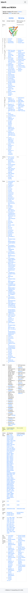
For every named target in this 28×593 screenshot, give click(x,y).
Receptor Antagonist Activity (10, 94)
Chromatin (10, 38)
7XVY (13, 530)
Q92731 (12, 515)
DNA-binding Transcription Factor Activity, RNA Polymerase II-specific (11, 60)
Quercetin (10, 221)
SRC (12, 489)
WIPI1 (8, 496)
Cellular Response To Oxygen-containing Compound (10, 152)
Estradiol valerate (11, 357)
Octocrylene (10, 336)
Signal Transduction (10, 114)
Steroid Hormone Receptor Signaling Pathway (21, 561)
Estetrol (9, 340)
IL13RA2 (12, 447)
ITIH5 (10, 448)
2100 (8, 501)
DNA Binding (10, 64)
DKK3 (11, 443)
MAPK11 (8, 455)
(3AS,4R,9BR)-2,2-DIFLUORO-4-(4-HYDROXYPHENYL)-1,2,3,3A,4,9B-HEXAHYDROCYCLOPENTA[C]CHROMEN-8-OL (12, 308)
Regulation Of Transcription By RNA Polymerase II (11, 110)
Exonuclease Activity (20, 63)
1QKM (13, 517)
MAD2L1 (8, 453)
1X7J (10, 521)
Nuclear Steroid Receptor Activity (11, 70)
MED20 (11, 458)
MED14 (8, 457)
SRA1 (10, 489)
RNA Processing (21, 110)
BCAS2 (11, 437)
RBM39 (8, 484)
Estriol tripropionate (10, 359)
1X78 (13, 520)
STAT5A (12, 491)
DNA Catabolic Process (21, 102)
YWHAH (11, 496)
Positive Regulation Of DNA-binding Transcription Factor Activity (11, 140)
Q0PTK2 (12, 513)
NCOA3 (8, 467)
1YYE (8, 522)
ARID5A (8, 437)
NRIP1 (11, 474)
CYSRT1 (8, 442)
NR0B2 (8, 474)
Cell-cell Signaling (11, 115)
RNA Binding (20, 58)
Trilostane (10, 191)
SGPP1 (8, 429)
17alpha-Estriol (11, 313)
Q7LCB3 (8, 515)
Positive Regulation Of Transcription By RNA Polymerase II (11, 134)
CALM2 (11, 438)
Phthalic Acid (11, 199)
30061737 (10, 388)
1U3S (13, 518)
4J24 (11, 529)
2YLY (8, 526)
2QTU (10, 525)
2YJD (13, 525)
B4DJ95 (18, 512)
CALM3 (8, 439)
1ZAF (10, 522)
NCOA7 (8, 469)
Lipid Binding (10, 78)
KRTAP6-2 (12, 451)
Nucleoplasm (10, 41)
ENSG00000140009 (11, 508)
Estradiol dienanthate (10, 355)
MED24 (8, 461)
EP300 (8, 446)
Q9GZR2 (18, 513)
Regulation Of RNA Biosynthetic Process (11, 557)
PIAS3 (11, 476)
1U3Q (8, 518)
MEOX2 (11, 462)
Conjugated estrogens (10, 183)
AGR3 (11, 434)
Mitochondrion (11, 42)
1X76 (10, 520)
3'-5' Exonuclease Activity (21, 67)
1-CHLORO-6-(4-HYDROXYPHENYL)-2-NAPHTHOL (11, 274)
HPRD (10, 13)
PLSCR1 (8, 478)
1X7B (8, 521)
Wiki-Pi (3, 2)
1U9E (8, 520)
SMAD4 (8, 488)
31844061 (20, 389)
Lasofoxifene (10, 230)
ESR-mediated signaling (11, 174)
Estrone (9, 187)
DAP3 (12, 442)
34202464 (20, 367)
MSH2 (11, 465)
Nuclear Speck (21, 42)
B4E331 (22, 512)
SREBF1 (8, 491)
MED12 (11, 456)
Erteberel (10, 321)
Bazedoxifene (11, 232)
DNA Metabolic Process (21, 98)
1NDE (10, 517)
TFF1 (8, 492)
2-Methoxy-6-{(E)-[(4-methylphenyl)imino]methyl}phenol (11, 345)
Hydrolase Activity (20, 70)
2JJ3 (12, 524)
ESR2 (11, 18)
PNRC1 (12, 478)
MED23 (11, 460)
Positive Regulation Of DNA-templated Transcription (11, 128)
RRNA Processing (20, 108)
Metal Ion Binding (11, 91)
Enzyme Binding (11, 80)
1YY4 (13, 521)
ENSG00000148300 (21, 508)
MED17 (8, 458)
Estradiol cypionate (10, 353)
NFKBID (8, 471)
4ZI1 (8, 530)
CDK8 (14, 440)
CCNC (11, 440)
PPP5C (8, 480)
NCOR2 (8, 470)
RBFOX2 (12, 483)
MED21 (8, 460)
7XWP (10, 531)
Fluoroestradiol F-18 (11, 362)
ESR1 (11, 446)
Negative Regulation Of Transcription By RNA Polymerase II (11, 100)
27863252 (10, 405)
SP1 (8, 489)
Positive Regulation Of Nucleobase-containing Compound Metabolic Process (11, 563)
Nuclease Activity (21, 59)
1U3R (10, 518)
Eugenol (9, 335)
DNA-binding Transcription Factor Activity (11, 67)
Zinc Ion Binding (11, 77)
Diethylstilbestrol (11, 181)
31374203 (10, 399)
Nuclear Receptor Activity (11, 72)
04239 (18, 505)
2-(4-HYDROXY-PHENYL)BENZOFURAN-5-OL (11, 260)
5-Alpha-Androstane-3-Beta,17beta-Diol (11, 209)
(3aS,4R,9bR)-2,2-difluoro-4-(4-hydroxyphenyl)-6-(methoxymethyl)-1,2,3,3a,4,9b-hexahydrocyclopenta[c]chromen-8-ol (12, 267)
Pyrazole (10, 200)
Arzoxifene (10, 231)
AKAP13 (8, 435)
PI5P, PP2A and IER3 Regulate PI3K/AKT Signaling (11, 170)
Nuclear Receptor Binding (11, 540)
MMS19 (11, 464)
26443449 (10, 421)
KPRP (8, 451)
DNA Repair (20, 100)
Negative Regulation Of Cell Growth (11, 118)
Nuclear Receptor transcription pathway (11, 166)
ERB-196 (10, 235)
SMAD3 (11, 487)
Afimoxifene (10, 222)
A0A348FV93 (9, 512)
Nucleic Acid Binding (20, 51)
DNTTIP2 (13, 444)
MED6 (11, 461)
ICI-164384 (10, 207)
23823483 (11, 419)
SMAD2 (8, 487)
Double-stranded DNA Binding (21, 53)
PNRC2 (8, 479)
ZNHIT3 (8, 498)
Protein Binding (11, 76)
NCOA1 (8, 466)
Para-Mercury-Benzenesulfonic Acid (11, 203)
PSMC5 (8, 483)
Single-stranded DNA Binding (21, 56)
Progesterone (11, 185)
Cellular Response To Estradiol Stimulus (10, 146)
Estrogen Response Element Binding (11, 85)
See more (8, 580)
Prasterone (10, 196)
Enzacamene (10, 338)
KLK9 (10, 449)
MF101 (9, 226)
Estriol (9, 223)
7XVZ (8, 531)
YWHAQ (8, 497)
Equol (9, 339)
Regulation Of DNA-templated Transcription (11, 105)
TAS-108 (10, 228)
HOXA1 (8, 447)
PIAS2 (8, 476)
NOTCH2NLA (9, 473)
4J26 (13, 529)
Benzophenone (11, 198)
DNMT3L (8, 444)
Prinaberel (10, 234)
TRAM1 (10, 492)
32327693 (13, 415)
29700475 (10, 402)
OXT (14, 474)
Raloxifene (10, 186)
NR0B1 (13, 473)
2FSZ (13, 522)
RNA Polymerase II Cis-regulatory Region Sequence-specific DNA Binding (11, 53)
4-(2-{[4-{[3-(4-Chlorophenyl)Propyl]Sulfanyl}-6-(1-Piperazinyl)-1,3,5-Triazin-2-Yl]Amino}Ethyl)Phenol (11, 215)
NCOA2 (11, 466)
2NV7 (8, 525)
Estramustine (11, 192)
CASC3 (11, 439)
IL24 (8, 448)
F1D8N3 (8, 513)
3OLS (8, 527)
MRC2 (8, 465)
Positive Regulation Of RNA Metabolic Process (11, 574)
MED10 (8, 456)
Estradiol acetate (11, 348)
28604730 (20, 393)
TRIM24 (8, 493)
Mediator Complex (10, 578)
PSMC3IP (13, 482)
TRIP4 (8, 494)
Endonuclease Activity (21, 61)
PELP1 (8, 475)
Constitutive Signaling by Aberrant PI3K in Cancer (11, 161)
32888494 (10, 406)
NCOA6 (11, 467)
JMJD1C (13, 448)
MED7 (8, 462)
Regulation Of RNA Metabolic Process (11, 570)
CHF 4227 (10, 227)
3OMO (10, 527)
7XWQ (13, 531)
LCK (7, 452)
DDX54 (8, 443)
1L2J (8, 517)
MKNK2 (8, 464)
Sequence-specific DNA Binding (10, 89)
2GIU (8, 524)
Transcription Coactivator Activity (10, 537)
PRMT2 (11, 480)
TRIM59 (12, 493)
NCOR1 (11, 469)
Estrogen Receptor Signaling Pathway (10, 122)
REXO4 (21, 18)
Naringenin (10, 205)
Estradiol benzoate (10, 350)
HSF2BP (18, 435)
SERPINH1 (11, 485)
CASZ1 (8, 440)
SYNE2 (11, 429)
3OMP (13, 527)
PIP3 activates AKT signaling (11, 157)
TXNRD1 (11, 494)
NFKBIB (12, 470)
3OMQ (8, 529)
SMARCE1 (12, 488)
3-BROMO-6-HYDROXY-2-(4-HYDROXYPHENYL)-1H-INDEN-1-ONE (11, 293)
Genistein (10, 195)
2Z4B (10, 526)
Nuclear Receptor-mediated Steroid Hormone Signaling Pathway (21, 567)
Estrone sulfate (11, 225)
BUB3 (18, 434)
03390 (8, 505)
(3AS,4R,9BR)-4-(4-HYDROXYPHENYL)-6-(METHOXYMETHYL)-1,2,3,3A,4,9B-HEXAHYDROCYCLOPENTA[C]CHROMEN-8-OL (12, 328)
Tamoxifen (10, 189)
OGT (22, 435)
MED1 (12, 455)
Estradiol (10, 190)
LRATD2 (10, 452)
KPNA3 (13, 449)
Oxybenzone (10, 194)
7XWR (8, 533)
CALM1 (8, 438)
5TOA (10, 530)
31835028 (10, 385)
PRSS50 (8, 482)
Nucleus (9, 40)
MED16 (11, 457)
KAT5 (8, 449)
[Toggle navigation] (25, 2)
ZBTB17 (12, 497)
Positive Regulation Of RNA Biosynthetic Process (11, 543)
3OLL (13, 526)
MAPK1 (12, 453)
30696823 (10, 390)
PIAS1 (11, 475)
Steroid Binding (11, 74)
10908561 (20, 11)
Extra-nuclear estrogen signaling (11, 177)
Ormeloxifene (11, 342)
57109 (18, 501)
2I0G (10, 524)
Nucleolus (20, 41)
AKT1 (12, 435)
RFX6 (8, 485)
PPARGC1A (12, 479)
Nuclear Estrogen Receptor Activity (11, 81)
